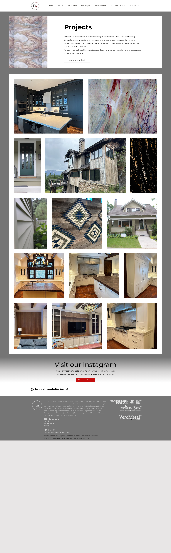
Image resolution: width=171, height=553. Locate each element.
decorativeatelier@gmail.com (57, 432)
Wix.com (85, 438)
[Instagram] (66, 389)
